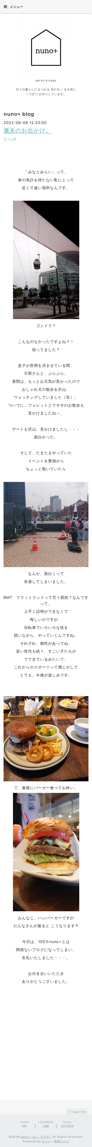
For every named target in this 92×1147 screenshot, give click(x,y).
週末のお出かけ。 (28, 130)
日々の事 (10, 139)
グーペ (46, 1141)
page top (79, 1112)
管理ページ (61, 1141)
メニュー (16, 7)
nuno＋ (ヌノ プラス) (35, 1136)
